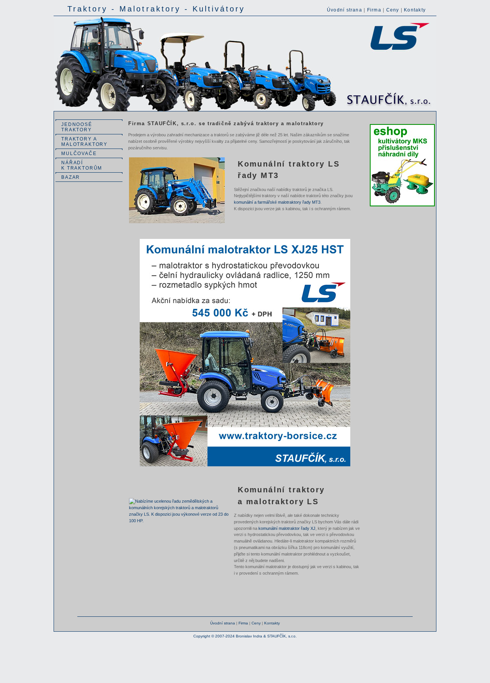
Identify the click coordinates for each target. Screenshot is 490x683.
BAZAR (70, 177)
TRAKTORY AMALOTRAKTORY (84, 141)
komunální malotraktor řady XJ (286, 528)
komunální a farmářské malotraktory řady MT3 (277, 202)
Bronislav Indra (249, 636)
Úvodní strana (344, 10)
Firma (374, 10)
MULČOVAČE (79, 153)
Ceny (392, 10)
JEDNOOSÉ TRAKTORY (76, 127)
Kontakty (415, 10)
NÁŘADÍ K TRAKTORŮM (81, 165)
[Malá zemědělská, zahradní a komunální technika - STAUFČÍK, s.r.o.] (245, 110)
